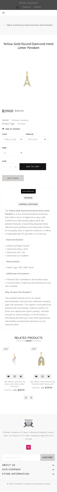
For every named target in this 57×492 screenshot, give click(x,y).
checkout (26, 7)
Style (4, 147)
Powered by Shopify (40, 484)
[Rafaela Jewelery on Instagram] (28, 446)
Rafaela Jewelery (23, 484)
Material (29, 134)
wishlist (37, 7)
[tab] (28, 191)
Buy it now (13, 178)
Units (4, 161)
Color (4, 134)
